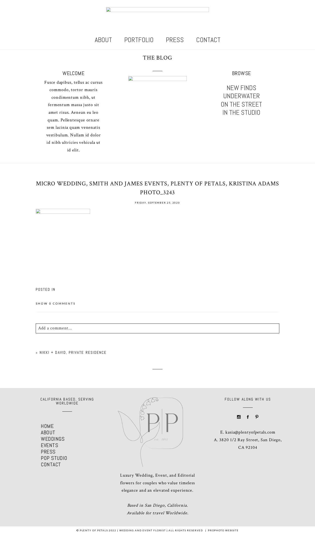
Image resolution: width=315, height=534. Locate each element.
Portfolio (139, 39)
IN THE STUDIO (241, 112)
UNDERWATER (241, 96)
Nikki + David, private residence (73, 352)
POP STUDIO (54, 458)
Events (49, 445)
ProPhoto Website (223, 530)
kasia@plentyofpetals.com (250, 432)
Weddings (53, 439)
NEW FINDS (241, 88)
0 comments (56, 303)
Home (47, 426)
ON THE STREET (241, 104)
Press (175, 39)
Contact (208, 39)
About (103, 39)
